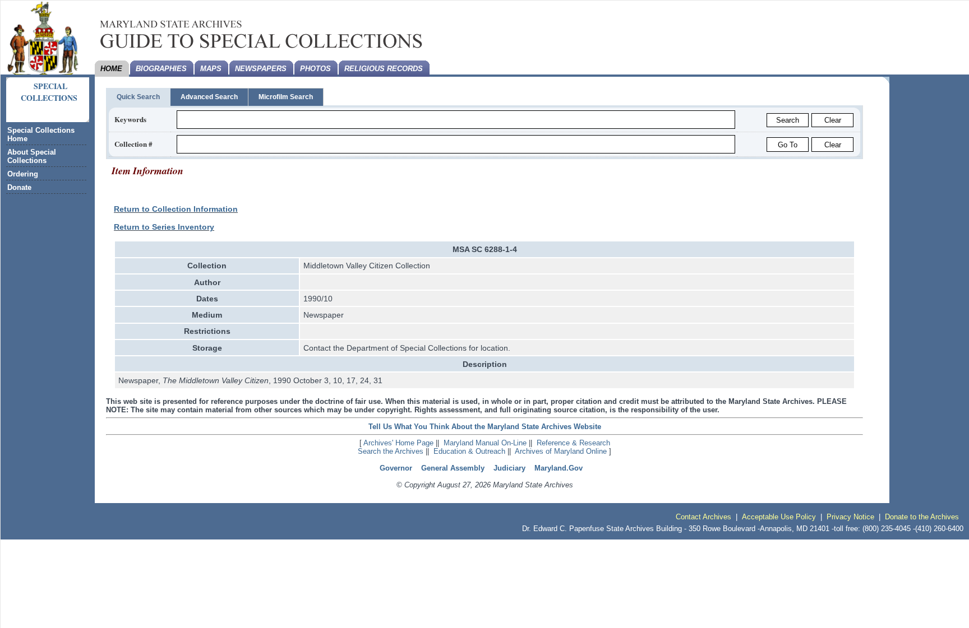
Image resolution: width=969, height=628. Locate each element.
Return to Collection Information (176, 208)
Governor (396, 468)
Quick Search (138, 97)
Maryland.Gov (558, 468)
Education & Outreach (469, 451)
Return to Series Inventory (164, 226)
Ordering (22, 174)
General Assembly (452, 468)
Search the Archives (390, 451)
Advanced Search (209, 97)
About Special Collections (31, 156)
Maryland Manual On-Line (485, 443)
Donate (19, 187)
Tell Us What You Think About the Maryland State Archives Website (484, 426)
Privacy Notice (850, 517)
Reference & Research (573, 443)
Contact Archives (703, 517)
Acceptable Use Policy (779, 517)
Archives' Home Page (398, 443)
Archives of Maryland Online (561, 451)
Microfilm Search (286, 97)
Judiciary (509, 468)
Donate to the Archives (922, 517)
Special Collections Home (41, 134)
